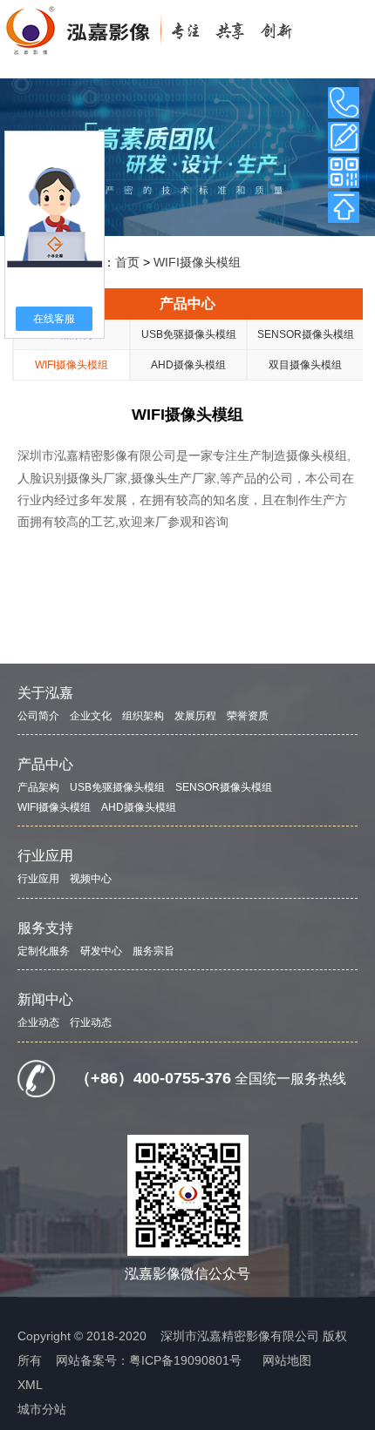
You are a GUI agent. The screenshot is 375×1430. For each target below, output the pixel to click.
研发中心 (101, 951)
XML (30, 1385)
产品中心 (187, 303)
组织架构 (143, 716)
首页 (127, 262)
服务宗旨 (153, 951)
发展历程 (195, 716)
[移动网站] (343, 172)
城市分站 (41, 1409)
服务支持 (45, 928)
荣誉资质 (248, 716)
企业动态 (38, 1022)
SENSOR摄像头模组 (305, 334)
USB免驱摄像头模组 (188, 334)
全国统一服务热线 (290, 1078)
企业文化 (91, 716)
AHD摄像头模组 (188, 365)
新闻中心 (45, 999)
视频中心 (91, 879)
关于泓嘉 (45, 692)
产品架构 (38, 787)
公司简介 (38, 716)
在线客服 (54, 319)
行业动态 (91, 1022)
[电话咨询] (343, 102)
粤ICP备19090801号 (185, 1360)
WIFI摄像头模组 (197, 262)
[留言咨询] (343, 137)
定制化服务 (43, 951)
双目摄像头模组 (305, 365)
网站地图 (286, 1360)
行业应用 (45, 855)
